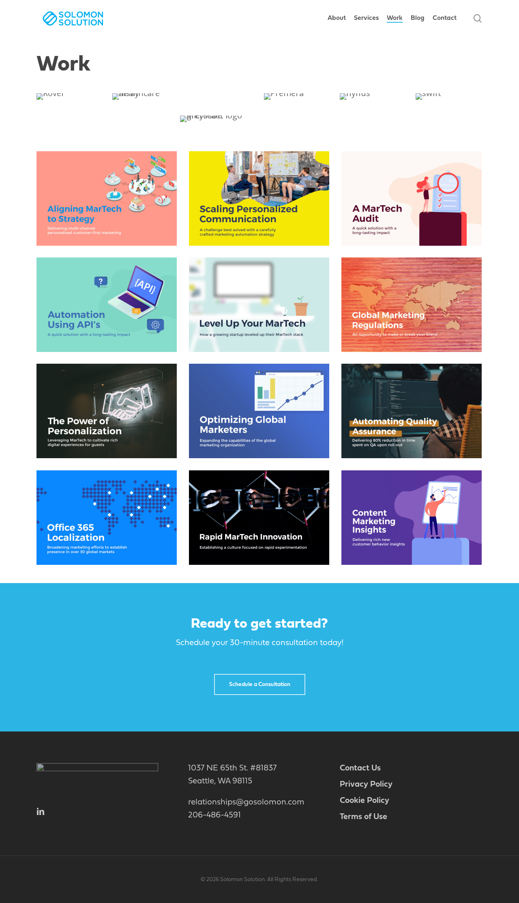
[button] (259, 684)
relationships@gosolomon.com (246, 802)
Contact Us (360, 768)
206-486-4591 (214, 815)
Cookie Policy (364, 801)
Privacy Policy (366, 785)
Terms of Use (363, 817)
